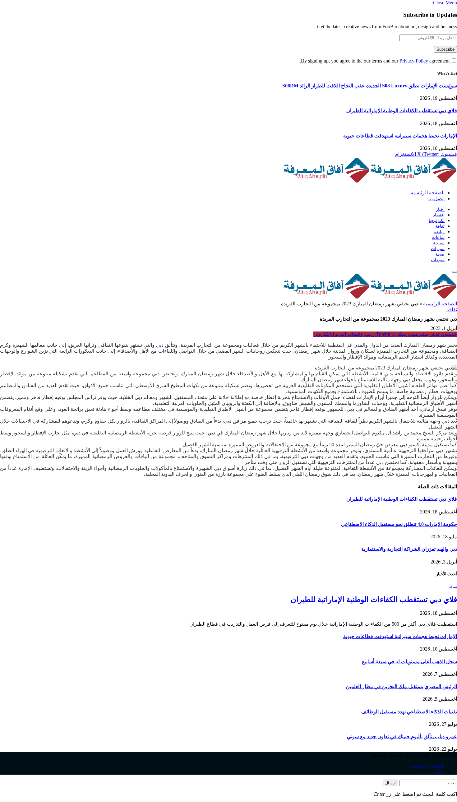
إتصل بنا (436, 198)
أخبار (440, 209)
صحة (440, 254)
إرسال (390, 783)
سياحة (439, 243)
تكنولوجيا (437, 220)
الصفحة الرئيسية (428, 192)
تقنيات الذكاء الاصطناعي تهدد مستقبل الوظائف (409, 711)
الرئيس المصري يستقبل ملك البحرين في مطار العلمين (401, 686)
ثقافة (440, 226)
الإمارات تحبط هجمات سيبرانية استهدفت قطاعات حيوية (400, 135)
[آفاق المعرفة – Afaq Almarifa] (370, 181)
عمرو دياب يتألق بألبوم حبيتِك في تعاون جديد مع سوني (402, 736)
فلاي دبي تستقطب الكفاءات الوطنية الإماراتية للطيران (401, 110)
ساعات (438, 237)
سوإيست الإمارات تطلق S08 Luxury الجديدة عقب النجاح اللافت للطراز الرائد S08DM (369, 85)
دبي (160, 345)
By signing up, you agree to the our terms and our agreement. (375, 60)
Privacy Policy (413, 60)
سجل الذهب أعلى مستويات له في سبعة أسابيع (409, 661)
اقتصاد (439, 215)
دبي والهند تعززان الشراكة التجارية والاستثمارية (409, 549)
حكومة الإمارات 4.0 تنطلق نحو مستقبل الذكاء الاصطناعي (399, 524)
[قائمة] (454, 272)
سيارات (438, 248)
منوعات (438, 259)
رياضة (439, 231)
